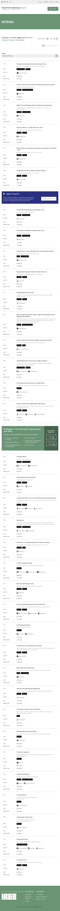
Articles (40, 1)
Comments (45, 1)
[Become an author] (10, 1)
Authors (52, 1)
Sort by (3, 53)
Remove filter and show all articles (51, 45)
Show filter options (42, 38)
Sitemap (19, 906)
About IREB (28, 894)
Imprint (24, 906)
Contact (27, 901)
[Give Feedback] (4, 1)
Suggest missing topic (49, 198)
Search (56, 1)
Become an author (40, 899)
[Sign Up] (2, 1)
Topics (54, 9)
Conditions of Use (37, 906)
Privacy (29, 906)
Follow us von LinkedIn (51, 437)
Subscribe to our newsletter (51, 443)
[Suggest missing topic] (7, 1)
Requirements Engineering (14, 8)
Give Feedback (39, 894)
